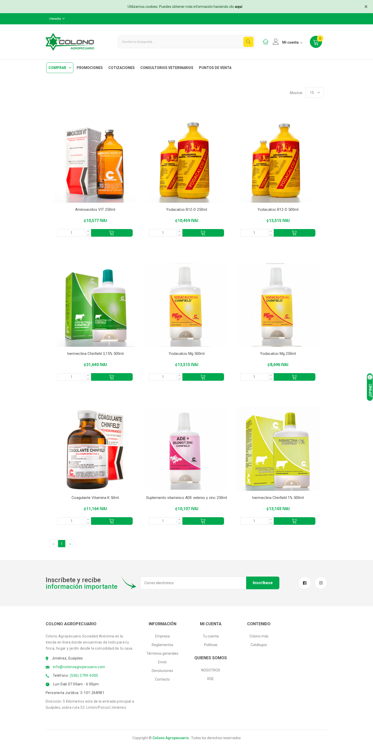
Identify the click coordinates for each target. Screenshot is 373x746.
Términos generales (162, 653)
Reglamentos (162, 645)
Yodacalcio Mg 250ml (278, 353)
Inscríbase (263, 582)
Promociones (90, 68)
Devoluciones (162, 671)
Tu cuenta (211, 636)
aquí (238, 7)
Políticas (210, 645)
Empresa (162, 636)
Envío (162, 662)
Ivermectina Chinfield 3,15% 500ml (95, 353)
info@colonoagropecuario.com (79, 667)
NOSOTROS (210, 670)
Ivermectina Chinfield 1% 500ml (278, 497)
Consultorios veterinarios (166, 68)
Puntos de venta (215, 68)
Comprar (57, 68)
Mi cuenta (290, 42)
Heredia (55, 19)
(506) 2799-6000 (84, 675)
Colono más (258, 636)
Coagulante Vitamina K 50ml (95, 497)
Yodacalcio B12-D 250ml (186, 209)
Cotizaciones (121, 68)
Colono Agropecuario (170, 738)
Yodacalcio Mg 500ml (187, 353)
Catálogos (259, 645)
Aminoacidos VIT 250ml (95, 209)
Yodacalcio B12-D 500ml (278, 209)
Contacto (162, 679)
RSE (210, 679)
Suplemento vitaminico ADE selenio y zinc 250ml (186, 497)
